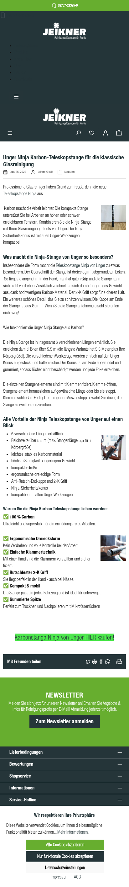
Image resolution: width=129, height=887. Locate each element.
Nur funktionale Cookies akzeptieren (65, 856)
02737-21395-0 (68, 5)
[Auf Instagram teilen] (94, 662)
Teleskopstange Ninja (19, 193)
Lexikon (20, 72)
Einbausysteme (26, 45)
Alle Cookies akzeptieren (65, 844)
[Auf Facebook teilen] (101, 662)
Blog (17, 65)
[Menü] (10, 133)
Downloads (23, 79)
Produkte (21, 52)
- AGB (76, 876)
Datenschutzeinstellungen (65, 867)
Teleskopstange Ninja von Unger (80, 265)
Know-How (23, 58)
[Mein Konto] (105, 133)
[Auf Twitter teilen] (88, 662)
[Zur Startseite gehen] (64, 30)
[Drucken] (119, 662)
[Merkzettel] (92, 133)
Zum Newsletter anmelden (65, 721)
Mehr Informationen (72, 832)
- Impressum (59, 876)
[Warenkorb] (119, 133)
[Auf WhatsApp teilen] (108, 662)
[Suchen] (78, 133)
